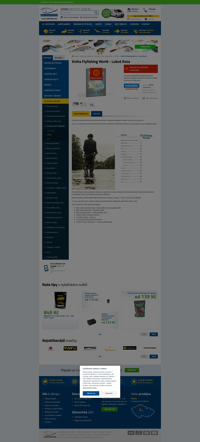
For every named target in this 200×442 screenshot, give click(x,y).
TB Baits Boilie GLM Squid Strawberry (141, 293)
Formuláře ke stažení (53, 415)
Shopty (76, 437)
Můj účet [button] (135, 10)
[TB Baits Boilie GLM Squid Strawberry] (139, 308)
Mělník (134, 398)
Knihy (116, 56)
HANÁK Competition (147, 86)
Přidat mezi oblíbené (133, 98)
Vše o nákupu (121, 24)
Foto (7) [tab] (96, 113)
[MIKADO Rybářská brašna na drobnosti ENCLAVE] (91, 322)
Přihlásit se (109, 409)
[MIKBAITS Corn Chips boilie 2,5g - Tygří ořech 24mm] (60, 301)
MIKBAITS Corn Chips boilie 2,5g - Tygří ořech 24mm (59, 317)
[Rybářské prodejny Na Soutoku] (143, 410)
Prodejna (134, 24)
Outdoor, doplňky (86, 56)
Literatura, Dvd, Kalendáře (103, 56)
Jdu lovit (52, 31)
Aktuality (87, 432)
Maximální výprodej (82, 405)
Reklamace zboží (51, 412)
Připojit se (132, 370)
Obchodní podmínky (52, 402)
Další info (136, 80)
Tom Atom (87, 437)
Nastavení (109, 393)
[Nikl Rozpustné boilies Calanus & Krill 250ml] (108, 301)
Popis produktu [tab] (81, 113)
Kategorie (50, 24)
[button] (154, 334)
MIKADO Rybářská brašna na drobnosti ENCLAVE (108, 317)
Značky (98, 24)
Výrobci (79, 432)
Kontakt (146, 24)
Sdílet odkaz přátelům (152, 98)
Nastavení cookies (97, 437)
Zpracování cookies (90, 387)
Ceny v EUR (151, 19)
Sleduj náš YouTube (90, 17)
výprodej (83, 24)
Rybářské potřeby (63, 432)
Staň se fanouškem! (71, 17)
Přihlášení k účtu (81, 417)
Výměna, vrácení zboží (53, 408)
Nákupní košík (50, 398)
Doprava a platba (52, 405)
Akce (73, 432)
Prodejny (101, 432)
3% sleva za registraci (82, 398)
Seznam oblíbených (135, 19)
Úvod (76, 56)
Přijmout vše (91, 393)
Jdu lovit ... (59, 58)
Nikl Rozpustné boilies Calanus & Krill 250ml (91, 295)
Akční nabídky (64, 24)
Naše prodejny (50, 418)
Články (108, 24)
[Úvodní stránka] (48, 11)
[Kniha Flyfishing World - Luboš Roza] (96, 83)
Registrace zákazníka (82, 420)
